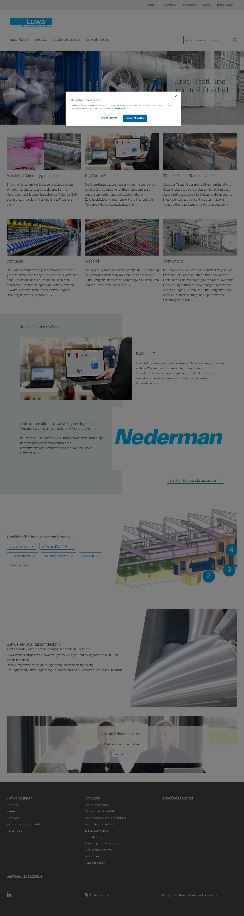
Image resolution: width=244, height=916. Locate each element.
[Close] (176, 96)
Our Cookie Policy (120, 108)
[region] (123, 109)
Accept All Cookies (135, 118)
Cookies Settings (109, 118)
